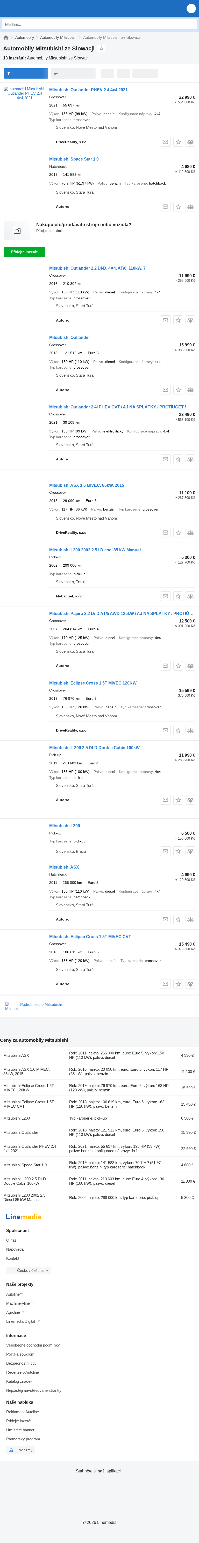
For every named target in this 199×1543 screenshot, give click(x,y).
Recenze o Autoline (22, 1372)
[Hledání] (191, 24)
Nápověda (15, 1249)
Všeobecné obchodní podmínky (33, 1345)
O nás (11, 1240)
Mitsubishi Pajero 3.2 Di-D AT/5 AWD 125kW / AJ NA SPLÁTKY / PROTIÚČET (123, 613)
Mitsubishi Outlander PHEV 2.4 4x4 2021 (88, 90)
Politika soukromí (20, 1354)
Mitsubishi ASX (64, 867)
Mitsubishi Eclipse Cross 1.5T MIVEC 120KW (93, 683)
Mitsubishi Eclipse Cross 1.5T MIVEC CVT (90, 936)
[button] (191, 8)
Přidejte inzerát (24, 252)
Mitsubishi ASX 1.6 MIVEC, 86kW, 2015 (86, 485)
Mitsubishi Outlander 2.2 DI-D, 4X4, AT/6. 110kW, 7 (97, 268)
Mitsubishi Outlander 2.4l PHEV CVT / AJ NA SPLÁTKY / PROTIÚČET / (117, 407)
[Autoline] (6, 37)
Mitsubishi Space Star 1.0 (74, 159)
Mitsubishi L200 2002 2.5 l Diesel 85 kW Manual (95, 550)
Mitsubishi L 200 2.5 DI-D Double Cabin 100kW (94, 748)
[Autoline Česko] (33, 8)
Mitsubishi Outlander (69, 337)
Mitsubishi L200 (64, 826)
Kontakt (12, 1258)
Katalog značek (19, 1381)
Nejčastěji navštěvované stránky (33, 1390)
